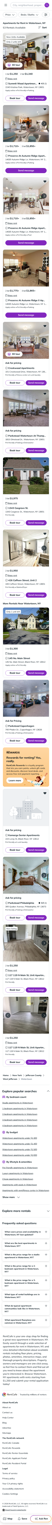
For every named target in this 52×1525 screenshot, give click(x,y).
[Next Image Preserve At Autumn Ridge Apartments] (44, 195)
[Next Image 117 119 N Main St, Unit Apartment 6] (44, 943)
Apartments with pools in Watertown (19, 1184)
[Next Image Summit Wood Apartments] (44, 51)
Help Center (8, 1417)
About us (6, 1407)
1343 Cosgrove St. (18, 508)
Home (6, 1075)
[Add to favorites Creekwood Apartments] (45, 325)
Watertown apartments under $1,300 (19, 1138)
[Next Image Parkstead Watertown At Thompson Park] (44, 408)
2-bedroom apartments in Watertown (19, 1114)
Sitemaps (6, 1433)
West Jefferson (10, 1079)
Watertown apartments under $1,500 (19, 1149)
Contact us (7, 1412)
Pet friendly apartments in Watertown (20, 1167)
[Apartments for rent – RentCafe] (9, 1395)
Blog (4, 1422)
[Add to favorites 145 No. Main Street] (45, 611)
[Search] (46, 5)
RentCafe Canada (10, 1443)
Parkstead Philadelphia (21, 902)
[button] (26, 51)
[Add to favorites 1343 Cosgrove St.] (45, 461)
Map (10, 1518)
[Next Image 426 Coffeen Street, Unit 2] (44, 548)
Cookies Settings (10, 1494)
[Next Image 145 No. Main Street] (44, 626)
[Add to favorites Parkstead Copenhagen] (45, 683)
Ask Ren (43, 1518)
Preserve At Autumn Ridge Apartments (29, 228)
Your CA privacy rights (12, 1483)
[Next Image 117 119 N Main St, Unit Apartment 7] (44, 1015)
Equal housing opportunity (15, 1510)
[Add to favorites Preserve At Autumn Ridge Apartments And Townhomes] (45, 109)
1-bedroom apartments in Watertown (19, 1108)
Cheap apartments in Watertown (17, 1179)
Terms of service (9, 1473)
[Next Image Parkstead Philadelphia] (44, 875)
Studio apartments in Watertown (17, 1102)
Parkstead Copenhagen (21, 726)
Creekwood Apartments (21, 368)
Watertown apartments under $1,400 (19, 1143)
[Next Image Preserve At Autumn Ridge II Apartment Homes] (44, 268)
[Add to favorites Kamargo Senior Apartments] (45, 793)
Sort (44, 27)
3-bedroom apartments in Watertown (19, 1120)
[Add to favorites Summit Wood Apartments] (45, 36)
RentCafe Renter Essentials (15, 1453)
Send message (36, 98)
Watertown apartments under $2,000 (19, 1155)
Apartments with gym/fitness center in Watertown (25, 1190)
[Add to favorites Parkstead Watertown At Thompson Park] (45, 393)
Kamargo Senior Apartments (24, 835)
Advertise (6, 1428)
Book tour (15, 98)
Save (24, 1518)
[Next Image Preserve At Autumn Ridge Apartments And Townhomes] (44, 123)
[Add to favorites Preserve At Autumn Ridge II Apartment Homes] (45, 253)
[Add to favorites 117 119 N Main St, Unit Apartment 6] (45, 928)
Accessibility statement (13, 1488)
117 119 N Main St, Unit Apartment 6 (28, 975)
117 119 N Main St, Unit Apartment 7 (28, 1047)
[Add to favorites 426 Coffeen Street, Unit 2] (45, 533)
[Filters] (46, 14)
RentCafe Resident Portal (14, 1463)
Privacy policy (8, 1478)
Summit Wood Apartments (22, 83)
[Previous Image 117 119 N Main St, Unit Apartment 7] (8, 1015)
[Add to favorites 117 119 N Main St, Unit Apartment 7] (45, 1000)
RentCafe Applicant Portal (14, 1458)
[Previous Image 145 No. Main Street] (8, 626)
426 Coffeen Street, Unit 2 (22, 580)
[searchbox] (30, 5)
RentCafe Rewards (11, 1448)
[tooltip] (11, 78)
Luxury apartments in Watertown (17, 1173)
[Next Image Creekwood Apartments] (44, 340)
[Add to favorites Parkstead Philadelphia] (45, 860)
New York (17, 1075)
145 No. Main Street (19, 658)
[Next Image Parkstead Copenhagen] (44, 698)
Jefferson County (34, 1075)
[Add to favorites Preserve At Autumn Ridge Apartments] (45, 181)
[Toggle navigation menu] (5, 5)
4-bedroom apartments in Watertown (19, 1125)
